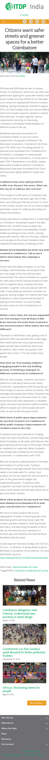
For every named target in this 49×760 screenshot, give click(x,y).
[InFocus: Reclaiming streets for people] (24, 672)
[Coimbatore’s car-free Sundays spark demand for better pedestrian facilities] (24, 634)
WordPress (30, 754)
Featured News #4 (22, 567)
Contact (24, 14)
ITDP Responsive (31, 751)
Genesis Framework (13, 754)
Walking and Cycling (37, 570)
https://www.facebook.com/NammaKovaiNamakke (24, 557)
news (35, 567)
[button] (47, 718)
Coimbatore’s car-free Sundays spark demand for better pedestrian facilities (24, 652)
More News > (37, 702)
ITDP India (24, 6)
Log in (40, 754)
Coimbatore (20, 570)
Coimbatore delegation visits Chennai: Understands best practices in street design (20, 613)
